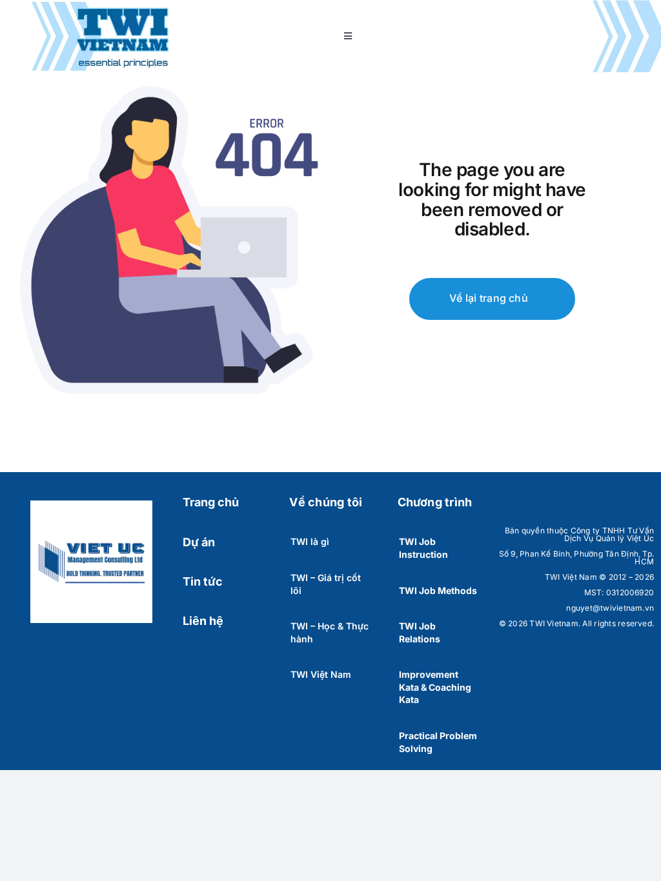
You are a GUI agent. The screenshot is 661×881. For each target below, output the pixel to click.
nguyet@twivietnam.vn (610, 608)
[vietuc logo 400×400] (91, 505)
